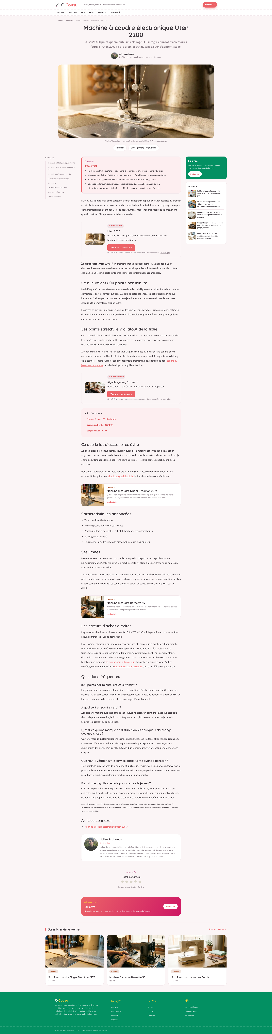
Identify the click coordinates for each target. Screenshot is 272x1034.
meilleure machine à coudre (128, 666)
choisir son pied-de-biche (121, 476)
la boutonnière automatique (120, 662)
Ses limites (52, 183)
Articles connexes (54, 196)
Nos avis (73, 12)
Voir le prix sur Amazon (121, 247)
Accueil (60, 12)
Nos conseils (87, 12)
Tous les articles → (218, 929)
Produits (102, 12)
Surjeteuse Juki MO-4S (97, 430)
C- (69, 5)
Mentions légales (191, 1007)
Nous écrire (189, 1015)
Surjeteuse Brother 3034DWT (100, 424)
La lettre (151, 1015)
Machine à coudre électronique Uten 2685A (106, 827)
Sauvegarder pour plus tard (143, 148)
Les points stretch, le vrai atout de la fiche (61, 168)
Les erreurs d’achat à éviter (58, 187)
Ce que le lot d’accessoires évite (59, 174)
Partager (120, 148)
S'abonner (209, 5)
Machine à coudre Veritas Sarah (101, 419)
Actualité (115, 12)
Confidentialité (190, 1011)
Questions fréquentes (56, 192)
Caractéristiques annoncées (58, 179)
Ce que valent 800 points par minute (61, 163)
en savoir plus (165, 253)
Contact (151, 1011)
